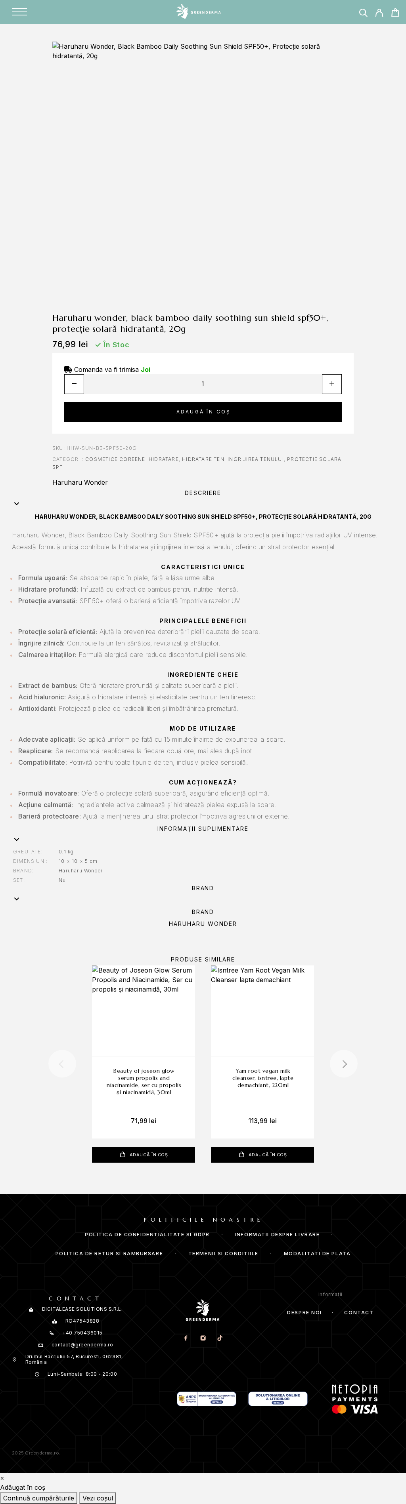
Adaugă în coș (203, 412)
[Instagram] (202, 1338)
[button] (203, 499)
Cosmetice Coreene (115, 459)
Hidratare (164, 459)
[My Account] (379, 13)
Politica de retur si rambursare (109, 1254)
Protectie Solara (314, 459)
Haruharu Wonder (80, 482)
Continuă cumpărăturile (38, 1498)
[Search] (363, 13)
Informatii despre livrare (277, 1234)
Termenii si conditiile (223, 1254)
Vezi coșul (97, 1498)
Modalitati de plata (317, 1254)
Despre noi (304, 1313)
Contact (358, 1313)
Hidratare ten (203, 459)
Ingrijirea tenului (256, 459)
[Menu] (19, 12)
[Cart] (395, 12)
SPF (57, 467)
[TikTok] (219, 1338)
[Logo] (198, 12)
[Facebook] (185, 1338)
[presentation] (62, 1064)
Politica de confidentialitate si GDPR (147, 1234)
